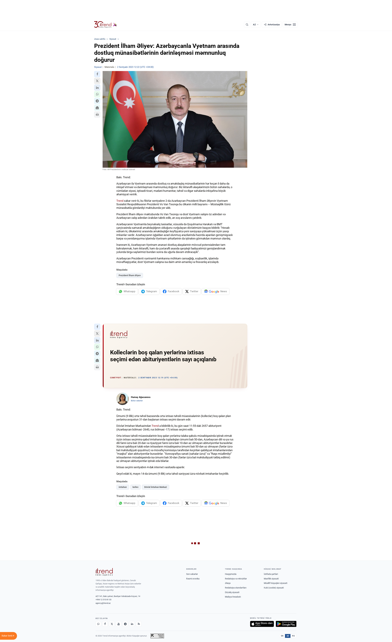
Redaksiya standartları (235, 587)
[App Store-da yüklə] (262, 624)
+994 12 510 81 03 (103, 599)
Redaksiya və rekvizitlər (236, 578)
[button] (97, 74)
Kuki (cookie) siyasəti (274, 587)
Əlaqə (227, 583)
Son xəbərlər (192, 574)
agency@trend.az (103, 603)
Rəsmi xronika (193, 578)
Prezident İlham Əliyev (130, 275)
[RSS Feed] (138, 624)
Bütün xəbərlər (137, 401)
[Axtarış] (247, 24)
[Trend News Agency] (104, 572)
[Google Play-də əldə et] (286, 624)
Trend (119, 200)
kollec (135, 487)
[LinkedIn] (132, 624)
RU (293, 636)
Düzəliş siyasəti (232, 592)
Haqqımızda (230, 574)
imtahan (123, 487)
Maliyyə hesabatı (233, 597)
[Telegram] (125, 624)
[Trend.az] (105, 24)
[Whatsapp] (98, 624)
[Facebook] (105, 624)
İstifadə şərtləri (271, 574)
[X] (112, 624)
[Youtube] (118, 624)
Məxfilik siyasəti (271, 578)
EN (282, 636)
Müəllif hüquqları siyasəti (275, 583)
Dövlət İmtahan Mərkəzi (155, 487)
